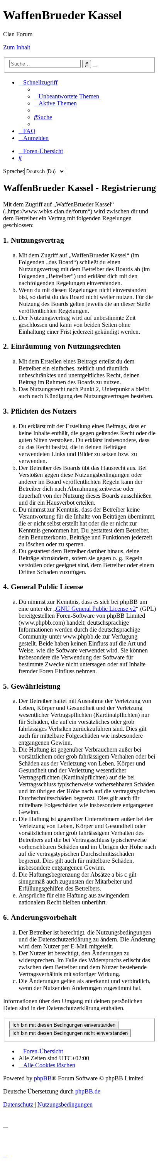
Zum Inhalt (16, 47)
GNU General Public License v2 (96, 608)
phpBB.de (87, 1091)
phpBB (43, 1078)
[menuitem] (66, 96)
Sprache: (13, 171)
